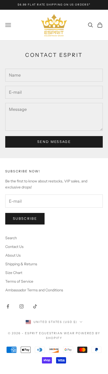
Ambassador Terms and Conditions (34, 290)
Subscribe (25, 218)
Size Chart (13, 272)
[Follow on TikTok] (35, 306)
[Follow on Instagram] (21, 306)
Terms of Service (19, 281)
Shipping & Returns (21, 264)
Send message (54, 141)
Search (11, 238)
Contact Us (14, 246)
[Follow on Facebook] (7, 306)
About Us (13, 255)
